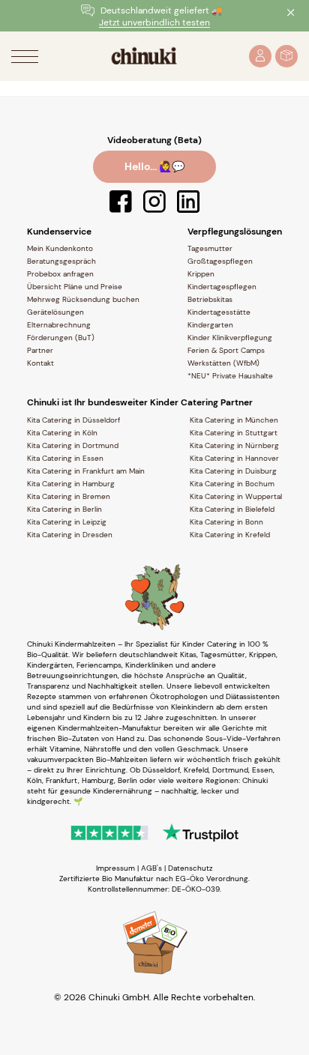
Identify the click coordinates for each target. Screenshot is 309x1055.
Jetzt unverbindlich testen (154, 23)
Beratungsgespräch (61, 261)
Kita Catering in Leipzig (66, 522)
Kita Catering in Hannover (234, 458)
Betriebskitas (210, 299)
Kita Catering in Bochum (232, 484)
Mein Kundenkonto (60, 248)
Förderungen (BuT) (60, 337)
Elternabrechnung (59, 325)
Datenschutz (190, 868)
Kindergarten (210, 325)
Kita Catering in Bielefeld (232, 509)
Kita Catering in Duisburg (233, 471)
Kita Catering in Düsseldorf (73, 420)
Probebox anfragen (60, 274)
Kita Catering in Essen (65, 458)
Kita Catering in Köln (62, 433)
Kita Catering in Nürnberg (234, 445)
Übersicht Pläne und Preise (74, 286)
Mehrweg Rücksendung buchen (83, 299)
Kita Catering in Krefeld (230, 534)
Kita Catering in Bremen (68, 496)
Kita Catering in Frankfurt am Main (86, 471)
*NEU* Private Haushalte (230, 376)
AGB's (151, 868)
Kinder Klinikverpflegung (230, 337)
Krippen (201, 274)
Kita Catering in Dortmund (72, 445)
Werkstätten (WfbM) (224, 363)
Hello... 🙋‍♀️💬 (154, 166)
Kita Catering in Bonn (226, 522)
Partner (40, 350)
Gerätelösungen (55, 312)
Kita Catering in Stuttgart (234, 433)
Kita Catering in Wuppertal (236, 496)
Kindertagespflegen (222, 286)
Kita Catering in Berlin (64, 509)
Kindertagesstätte (219, 312)
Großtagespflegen (220, 261)
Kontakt (40, 363)
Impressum (115, 868)
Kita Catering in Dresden (69, 534)
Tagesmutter (210, 248)
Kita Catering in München (234, 420)
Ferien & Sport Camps (226, 350)
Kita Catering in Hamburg (71, 484)
